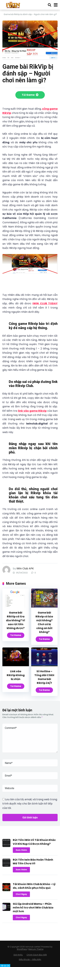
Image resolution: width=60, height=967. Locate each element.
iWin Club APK (25, 568)
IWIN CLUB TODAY (45, 303)
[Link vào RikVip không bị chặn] (15, 665)
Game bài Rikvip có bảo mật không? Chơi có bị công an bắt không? (44, 622)
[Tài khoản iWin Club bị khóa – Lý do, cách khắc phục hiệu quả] (6, 890)
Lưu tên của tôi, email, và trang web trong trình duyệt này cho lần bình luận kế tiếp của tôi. (29, 804)
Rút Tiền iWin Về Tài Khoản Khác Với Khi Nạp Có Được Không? (34, 842)
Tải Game (28, 95)
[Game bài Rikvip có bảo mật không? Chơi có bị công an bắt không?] (44, 606)
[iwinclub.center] (13, 4)
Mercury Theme (35, 949)
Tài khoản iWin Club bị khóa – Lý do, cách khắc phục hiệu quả (34, 886)
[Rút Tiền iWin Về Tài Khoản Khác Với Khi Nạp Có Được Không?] (6, 846)
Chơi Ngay (21, 894)
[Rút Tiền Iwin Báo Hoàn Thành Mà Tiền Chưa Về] (6, 866)
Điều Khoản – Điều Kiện (30, 959)
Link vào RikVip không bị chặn (16, 675)
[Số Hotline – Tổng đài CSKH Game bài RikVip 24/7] (44, 665)
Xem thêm (21, 850)
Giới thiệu (18, 954)
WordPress (22, 949)
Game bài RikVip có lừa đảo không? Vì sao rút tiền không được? (15, 620)
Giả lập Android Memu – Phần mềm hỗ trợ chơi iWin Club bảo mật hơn (33, 907)
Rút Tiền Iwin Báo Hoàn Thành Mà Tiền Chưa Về (33, 861)
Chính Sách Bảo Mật (37, 954)
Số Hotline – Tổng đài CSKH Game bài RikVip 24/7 (44, 677)
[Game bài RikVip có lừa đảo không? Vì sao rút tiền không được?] (15, 606)
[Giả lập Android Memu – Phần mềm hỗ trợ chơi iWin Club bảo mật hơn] (6, 910)
